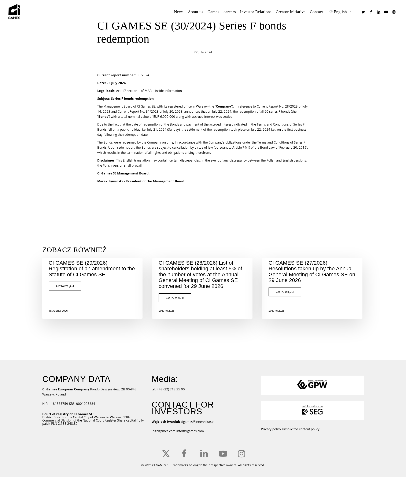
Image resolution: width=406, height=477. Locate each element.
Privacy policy (271, 429)
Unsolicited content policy (301, 429)
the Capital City (78, 417)
